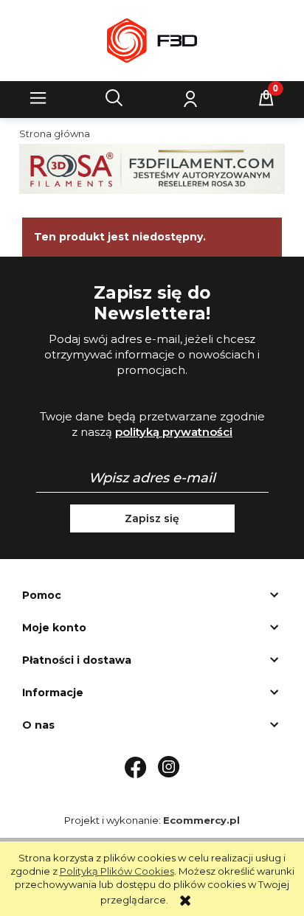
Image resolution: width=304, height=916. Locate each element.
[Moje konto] (190, 98)
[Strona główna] (151, 40)
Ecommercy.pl (201, 820)
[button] (38, 98)
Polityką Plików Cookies (117, 871)
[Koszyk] (266, 98)
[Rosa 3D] (152, 167)
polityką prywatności (173, 432)
